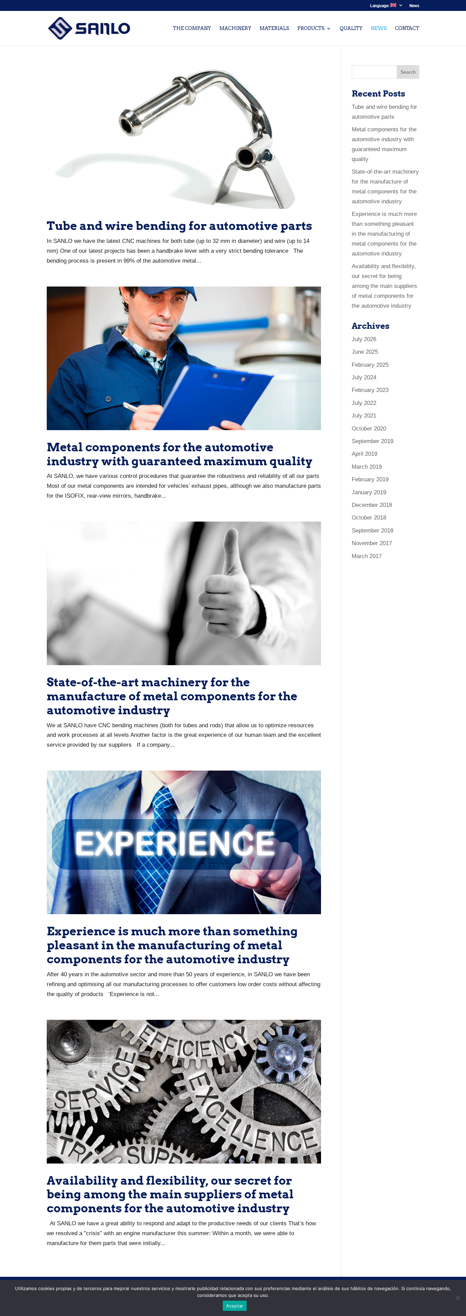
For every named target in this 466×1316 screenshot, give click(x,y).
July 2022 (364, 403)
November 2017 (372, 543)
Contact (407, 28)
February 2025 (370, 365)
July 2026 (364, 339)
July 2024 (364, 377)
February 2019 (370, 479)
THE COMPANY (192, 28)
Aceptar (235, 1305)
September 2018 (372, 530)
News (414, 6)
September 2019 (372, 441)
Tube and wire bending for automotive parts (179, 226)
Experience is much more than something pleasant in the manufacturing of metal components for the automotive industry (172, 945)
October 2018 (369, 517)
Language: (380, 5)
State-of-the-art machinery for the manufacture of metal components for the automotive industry (172, 696)
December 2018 (372, 505)
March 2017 (367, 556)
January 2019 (369, 492)
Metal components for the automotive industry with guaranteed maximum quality (179, 454)
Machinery (235, 28)
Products (310, 28)
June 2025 (365, 352)
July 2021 (364, 415)
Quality (351, 28)
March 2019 (367, 467)
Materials (274, 28)
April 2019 (364, 454)
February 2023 (370, 390)
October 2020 (369, 428)
